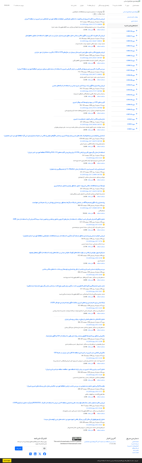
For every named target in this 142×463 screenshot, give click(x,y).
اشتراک (18, 448)
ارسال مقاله (91, 5)
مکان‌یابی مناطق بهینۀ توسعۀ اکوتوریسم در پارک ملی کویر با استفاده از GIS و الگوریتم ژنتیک (75, 335)
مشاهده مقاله (101, 29)
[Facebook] (44, 454)
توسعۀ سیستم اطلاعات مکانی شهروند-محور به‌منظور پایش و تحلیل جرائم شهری (79, 185)
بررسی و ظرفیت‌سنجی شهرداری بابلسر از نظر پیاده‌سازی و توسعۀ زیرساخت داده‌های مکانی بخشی (73, 269)
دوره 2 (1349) (131, 124)
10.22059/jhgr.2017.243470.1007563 (91, 191)
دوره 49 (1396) (130, 75)
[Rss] (30, 454)
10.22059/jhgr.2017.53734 (94, 241)
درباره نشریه (135, 443)
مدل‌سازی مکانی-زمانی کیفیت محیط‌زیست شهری (89, 119)
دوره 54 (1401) (130, 50)
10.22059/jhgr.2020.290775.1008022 (91, 74)
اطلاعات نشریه (118, 5)
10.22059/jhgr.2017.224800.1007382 (91, 174)
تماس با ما (74, 5)
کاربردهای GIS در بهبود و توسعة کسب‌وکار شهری (89, 102)
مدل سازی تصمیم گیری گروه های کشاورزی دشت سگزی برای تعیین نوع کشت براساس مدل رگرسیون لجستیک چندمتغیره (66, 285)
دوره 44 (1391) (130, 99)
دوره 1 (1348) (131, 129)
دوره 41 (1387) (130, 114)
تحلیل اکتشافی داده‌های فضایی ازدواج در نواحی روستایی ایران (85, 319)
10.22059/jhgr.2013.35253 (94, 424)
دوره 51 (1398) (130, 65)
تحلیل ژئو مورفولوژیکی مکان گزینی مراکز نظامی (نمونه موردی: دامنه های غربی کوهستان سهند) (74, 419)
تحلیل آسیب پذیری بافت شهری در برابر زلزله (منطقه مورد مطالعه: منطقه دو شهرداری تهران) (75, 369)
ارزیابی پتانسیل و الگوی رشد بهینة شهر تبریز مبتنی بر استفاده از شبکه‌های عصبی (78, 85)
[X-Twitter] (40, 454)
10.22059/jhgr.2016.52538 (94, 258)
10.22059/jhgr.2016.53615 (94, 291)
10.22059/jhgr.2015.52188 (94, 341)
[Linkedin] (35, 454)
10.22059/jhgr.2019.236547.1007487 (91, 57)
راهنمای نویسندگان (103, 5)
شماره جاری (134, 21)
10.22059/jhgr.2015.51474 (94, 308)
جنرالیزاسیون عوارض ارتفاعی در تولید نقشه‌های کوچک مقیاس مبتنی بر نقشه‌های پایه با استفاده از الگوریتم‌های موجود (67, 252)
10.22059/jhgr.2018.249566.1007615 (91, 124)
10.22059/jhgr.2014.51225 (94, 158)
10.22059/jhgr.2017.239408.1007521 (91, 208)
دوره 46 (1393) (130, 89)
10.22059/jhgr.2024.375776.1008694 (91, 24)
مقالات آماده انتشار (132, 17)
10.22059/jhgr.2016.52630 (94, 274)
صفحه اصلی (136, 5)
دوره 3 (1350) (131, 119)
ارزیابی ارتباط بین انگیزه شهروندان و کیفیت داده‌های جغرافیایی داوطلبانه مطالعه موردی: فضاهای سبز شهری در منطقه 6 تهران (65, 18)
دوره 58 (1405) (130, 31)
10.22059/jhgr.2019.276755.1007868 (91, 107)
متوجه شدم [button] (7, 460)
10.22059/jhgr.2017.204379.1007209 (91, 141)
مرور (128, 5)
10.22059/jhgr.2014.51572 (94, 391)
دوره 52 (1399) (130, 60)
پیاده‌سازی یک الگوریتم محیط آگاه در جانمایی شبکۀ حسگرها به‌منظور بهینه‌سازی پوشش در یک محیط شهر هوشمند (68, 202)
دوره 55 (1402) (130, 45)
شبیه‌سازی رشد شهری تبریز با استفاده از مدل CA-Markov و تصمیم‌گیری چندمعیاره (77, 169)
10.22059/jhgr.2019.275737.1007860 (91, 91)
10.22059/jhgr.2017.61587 (94, 224)
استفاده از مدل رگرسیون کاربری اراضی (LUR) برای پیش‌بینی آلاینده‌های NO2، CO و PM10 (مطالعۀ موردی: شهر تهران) (66, 152)
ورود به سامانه (19, 5)
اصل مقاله (88, 29)
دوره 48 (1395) (130, 80)
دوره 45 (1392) (130, 94)
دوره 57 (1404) (130, 36)
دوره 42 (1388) (130, 109)
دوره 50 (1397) (130, 70)
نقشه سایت (135, 452)
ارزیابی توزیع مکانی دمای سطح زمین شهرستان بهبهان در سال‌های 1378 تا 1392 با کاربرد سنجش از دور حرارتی (70, 52)
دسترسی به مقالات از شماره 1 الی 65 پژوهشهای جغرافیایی (100, 441)
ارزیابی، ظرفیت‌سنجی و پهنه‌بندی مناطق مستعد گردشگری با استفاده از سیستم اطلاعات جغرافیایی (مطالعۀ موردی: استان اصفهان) (64, 235)
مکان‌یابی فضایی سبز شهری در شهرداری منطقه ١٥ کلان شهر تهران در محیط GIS (79, 352)
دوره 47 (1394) (130, 85)
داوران (82, 5)
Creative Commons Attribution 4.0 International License (70, 442)
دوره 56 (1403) (130, 41)
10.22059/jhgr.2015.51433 (94, 324)
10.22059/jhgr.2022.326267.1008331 (91, 41)
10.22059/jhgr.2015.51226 (94, 374)
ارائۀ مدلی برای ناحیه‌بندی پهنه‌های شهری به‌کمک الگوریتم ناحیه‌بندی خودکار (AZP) (77, 302)
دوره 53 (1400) (130, 55)
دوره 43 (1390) (130, 104)
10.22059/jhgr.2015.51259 (94, 358)
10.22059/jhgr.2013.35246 (94, 408)
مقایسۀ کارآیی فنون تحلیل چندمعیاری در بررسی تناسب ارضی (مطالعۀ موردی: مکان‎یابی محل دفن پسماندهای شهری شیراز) (66, 386)
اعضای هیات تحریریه (133, 445)
